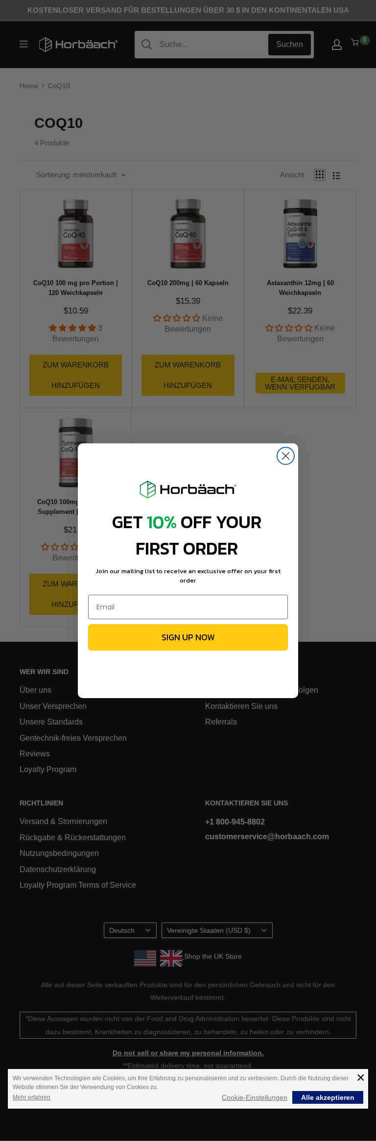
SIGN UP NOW (188, 637)
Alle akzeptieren (327, 1097)
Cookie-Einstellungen (254, 1097)
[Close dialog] (285, 455)
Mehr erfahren (31, 1097)
